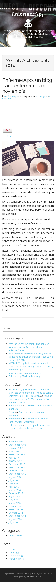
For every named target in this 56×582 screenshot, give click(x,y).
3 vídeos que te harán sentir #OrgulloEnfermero (28, 420)
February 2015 (16, 506)
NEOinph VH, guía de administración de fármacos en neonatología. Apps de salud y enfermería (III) (31, 366)
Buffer (7, 136)
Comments (16, 555)
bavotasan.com (34, 576)
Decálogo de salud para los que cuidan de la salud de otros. (29, 427)
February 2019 (16, 447)
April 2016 (14, 486)
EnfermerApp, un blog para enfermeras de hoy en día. (27, 85)
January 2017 (15, 460)
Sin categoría (41, 96)
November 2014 (17, 509)
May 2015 (14, 499)
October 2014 (16, 512)
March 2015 (15, 502)
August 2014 (15, 519)
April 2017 (14, 457)
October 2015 (16, 493)
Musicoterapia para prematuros (25, 372)
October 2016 (16, 470)
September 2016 (17, 473)
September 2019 (17, 444)
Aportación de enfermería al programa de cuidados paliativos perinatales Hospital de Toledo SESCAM (31, 357)
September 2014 (17, 515)
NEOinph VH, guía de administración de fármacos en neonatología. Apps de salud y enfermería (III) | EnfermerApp (31, 392)
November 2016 (17, 467)
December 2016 (17, 464)
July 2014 (13, 522)
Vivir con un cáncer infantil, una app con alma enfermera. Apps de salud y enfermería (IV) (29, 347)
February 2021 (16, 441)
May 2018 (14, 451)
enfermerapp (11, 96)
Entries (14, 552)
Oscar (11, 412)
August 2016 (15, 477)
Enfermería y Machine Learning (24, 376)
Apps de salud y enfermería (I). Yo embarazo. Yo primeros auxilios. (30, 399)
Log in (12, 548)
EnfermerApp (26, 573)
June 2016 (14, 483)
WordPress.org (16, 558)
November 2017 (17, 454)
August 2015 (15, 496)
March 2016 (15, 490)
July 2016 (13, 480)
